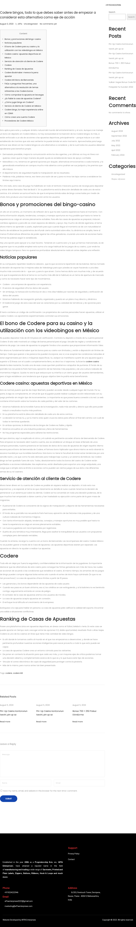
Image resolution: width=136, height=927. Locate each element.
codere (8, 673)
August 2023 (117, 131)
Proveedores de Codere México (19, 120)
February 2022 (117, 155)
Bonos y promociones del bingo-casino (23, 39)
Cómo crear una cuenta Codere (20, 117)
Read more (5, 721)
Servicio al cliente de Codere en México (23, 106)
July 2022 (115, 140)
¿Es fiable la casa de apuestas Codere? (23, 98)
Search (112, 12)
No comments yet (48, 24)
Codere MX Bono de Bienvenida (19, 80)
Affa (20, 24)
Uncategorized (30, 24)
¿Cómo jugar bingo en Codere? (19, 102)
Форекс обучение (118, 179)
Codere (8, 65)
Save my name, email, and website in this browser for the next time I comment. (40, 791)
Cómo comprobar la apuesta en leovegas (24, 94)
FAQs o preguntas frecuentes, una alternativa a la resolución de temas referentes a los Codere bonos (21, 87)
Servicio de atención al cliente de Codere (24, 61)
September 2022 (119, 136)
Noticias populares (13, 42)
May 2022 (115, 145)
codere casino (92, 361)
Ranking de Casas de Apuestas (19, 68)
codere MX (18, 673)
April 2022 (115, 150)
